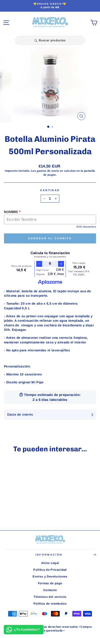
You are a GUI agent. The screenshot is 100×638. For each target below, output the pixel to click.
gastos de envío (48, 170)
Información (48, 554)
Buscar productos (52, 40)
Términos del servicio (49, 597)
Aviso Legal (50, 563)
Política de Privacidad (50, 569)
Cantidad (50, 190)
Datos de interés (20, 414)
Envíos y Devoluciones (50, 576)
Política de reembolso (50, 603)
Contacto (50, 590)
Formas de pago (50, 583)
